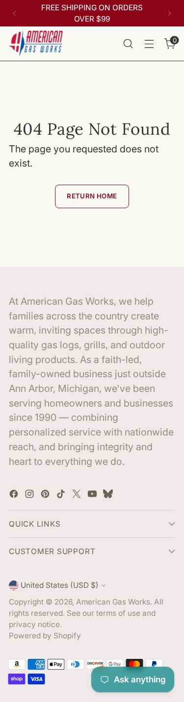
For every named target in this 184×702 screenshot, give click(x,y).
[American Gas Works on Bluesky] (109, 495)
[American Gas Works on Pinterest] (46, 495)
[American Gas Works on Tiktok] (62, 495)
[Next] (169, 13)
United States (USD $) (60, 585)
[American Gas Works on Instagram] (30, 495)
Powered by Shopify (45, 635)
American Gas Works (113, 601)
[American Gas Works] (36, 43)
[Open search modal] (128, 44)
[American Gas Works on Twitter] (77, 495)
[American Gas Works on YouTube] (93, 495)
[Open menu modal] (149, 44)
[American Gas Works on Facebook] (15, 495)
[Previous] (15, 13)
